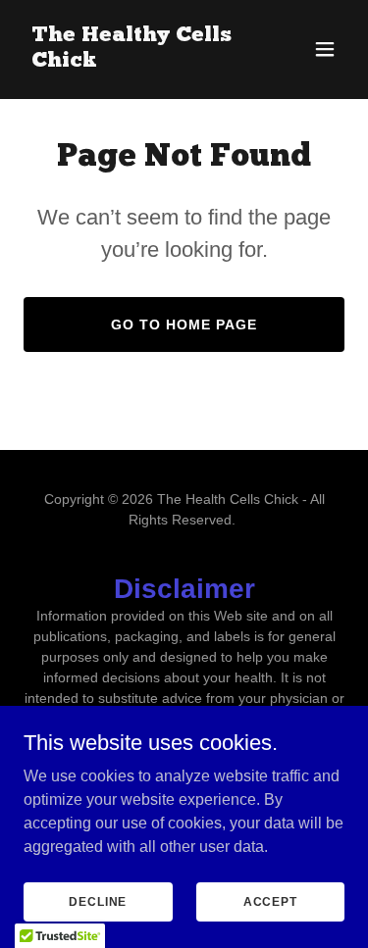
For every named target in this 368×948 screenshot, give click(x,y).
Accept (270, 901)
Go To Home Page (184, 324)
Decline (98, 901)
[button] (324, 49)
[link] (135, 61)
